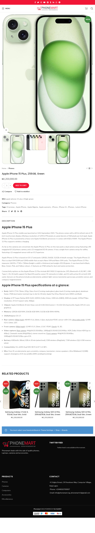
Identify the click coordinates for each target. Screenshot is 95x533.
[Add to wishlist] (28, 383)
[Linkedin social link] (53, 2)
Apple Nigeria (32, 207)
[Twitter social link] (38, 2)
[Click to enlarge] (6, 130)
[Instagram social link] (41, 2)
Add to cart (21, 185)
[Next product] (92, 168)
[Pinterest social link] (47, 2)
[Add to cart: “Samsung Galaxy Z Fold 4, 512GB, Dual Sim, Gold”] (28, 387)
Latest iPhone (80, 207)
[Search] (91, 8)
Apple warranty (45, 207)
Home (4, 168)
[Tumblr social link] (50, 2)
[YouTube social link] (44, 2)
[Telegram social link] (59, 2)
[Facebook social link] (35, 2)
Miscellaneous (7, 499)
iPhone (55, 207)
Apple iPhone (21, 207)
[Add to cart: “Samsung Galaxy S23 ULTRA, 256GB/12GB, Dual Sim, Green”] (90, 387)
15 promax (11, 207)
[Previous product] (87, 168)
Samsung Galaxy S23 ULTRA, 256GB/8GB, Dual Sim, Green (47, 413)
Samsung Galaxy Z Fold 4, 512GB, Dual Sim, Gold (16, 413)
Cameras (5, 486)
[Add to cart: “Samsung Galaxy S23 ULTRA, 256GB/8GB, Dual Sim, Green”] (59, 387)
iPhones (71, 207)
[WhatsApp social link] (56, 2)
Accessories (6, 495)
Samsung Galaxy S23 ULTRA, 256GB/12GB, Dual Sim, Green (78, 413)
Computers (6, 490)
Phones (11, 168)
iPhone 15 (63, 207)
